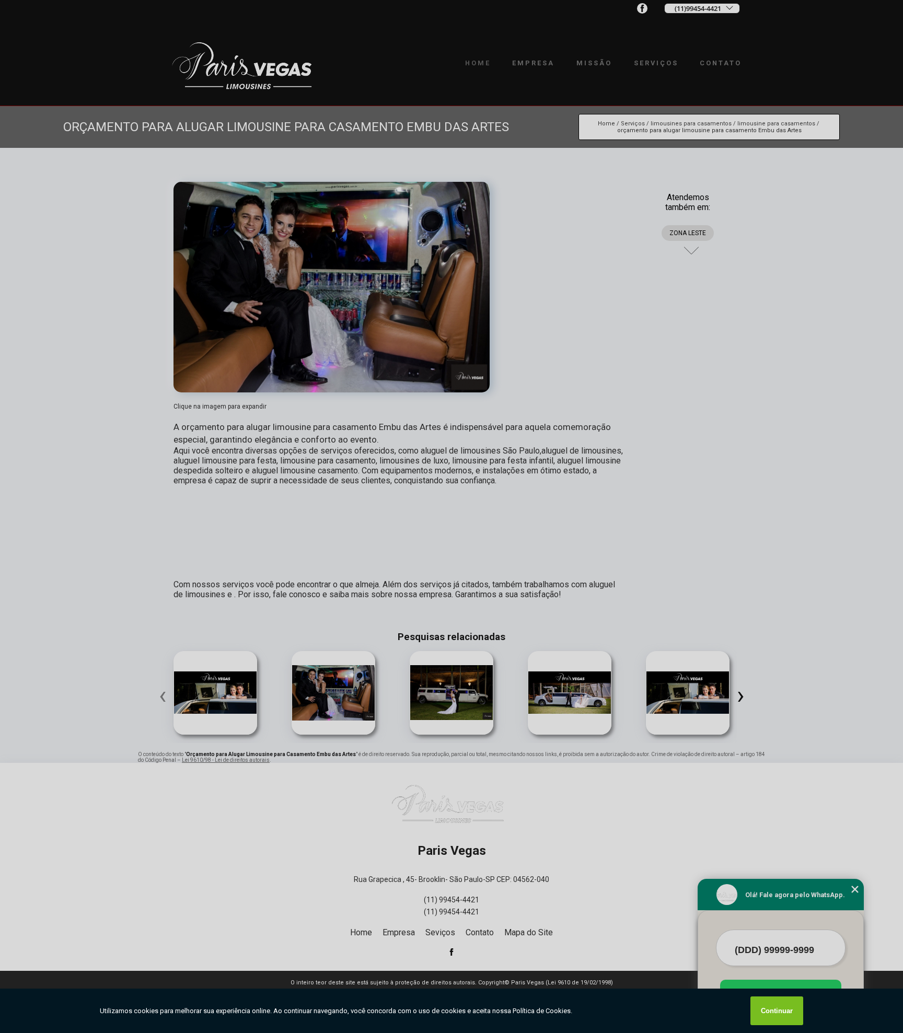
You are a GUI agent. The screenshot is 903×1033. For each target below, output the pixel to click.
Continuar (777, 1011)
